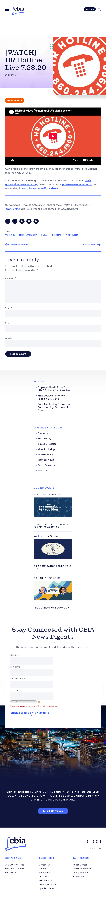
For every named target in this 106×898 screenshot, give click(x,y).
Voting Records (80, 872)
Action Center (80, 864)
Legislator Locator (82, 868)
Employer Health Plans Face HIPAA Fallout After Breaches (54, 389)
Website (9, 338)
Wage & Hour (72, 234)
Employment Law (28, 234)
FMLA (44, 234)
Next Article (88, 244)
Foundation (44, 872)
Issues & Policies (47, 443)
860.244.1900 (11, 872)
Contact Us (44, 864)
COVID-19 (10, 234)
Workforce (44, 470)
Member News (46, 459)
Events (42, 868)
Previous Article (19, 244)
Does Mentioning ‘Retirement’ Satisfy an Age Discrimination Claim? (54, 407)
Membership (45, 880)
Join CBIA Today (53, 810)
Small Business (46, 465)
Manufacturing (46, 449)
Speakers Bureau (47, 888)
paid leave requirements (77, 184)
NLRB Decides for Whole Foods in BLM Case (51, 397)
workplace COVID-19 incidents (40, 188)
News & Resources (48, 884)
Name (8, 308)
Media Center (45, 454)
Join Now (90, 9)
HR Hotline (56, 234)
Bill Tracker (78, 876)
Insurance (44, 876)
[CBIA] (18, 11)
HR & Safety (44, 438)
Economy (43, 433)
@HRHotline (13, 208)
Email (8, 323)
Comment (10, 278)
